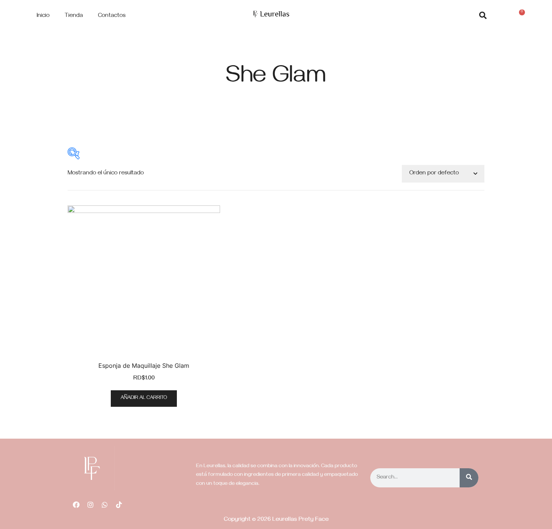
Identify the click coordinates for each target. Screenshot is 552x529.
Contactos (111, 16)
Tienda (74, 16)
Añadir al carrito (144, 398)
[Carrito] (519, 16)
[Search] (469, 477)
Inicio (43, 16)
